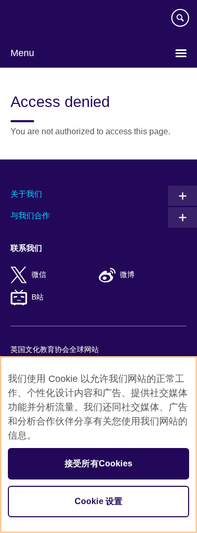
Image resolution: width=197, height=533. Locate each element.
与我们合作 (30, 215)
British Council (37, 19)
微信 (39, 275)
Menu (22, 53)
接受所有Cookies (98, 463)
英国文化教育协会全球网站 (55, 350)
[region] (98, 444)
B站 (38, 297)
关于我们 (26, 193)
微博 (127, 275)
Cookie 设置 (98, 501)
